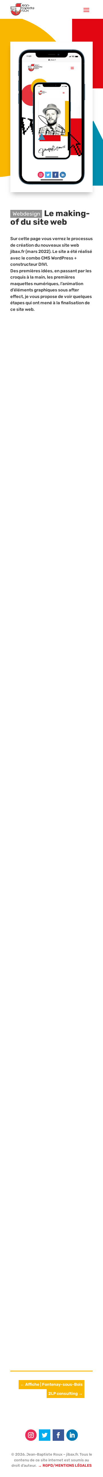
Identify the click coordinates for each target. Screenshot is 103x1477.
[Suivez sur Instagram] (31, 1435)
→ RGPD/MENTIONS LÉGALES (65, 1465)
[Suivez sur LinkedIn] (72, 1435)
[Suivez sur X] (44, 1435)
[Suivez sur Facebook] (58, 1435)
